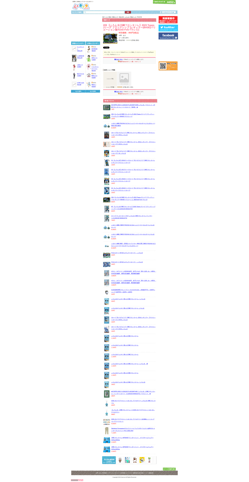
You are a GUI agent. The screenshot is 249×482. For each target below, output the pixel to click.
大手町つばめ (80, 82)
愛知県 (93, 50)
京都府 (79, 66)
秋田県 (93, 86)
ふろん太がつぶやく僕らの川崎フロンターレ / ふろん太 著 (129, 363)
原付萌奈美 (94, 49)
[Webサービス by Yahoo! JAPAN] (77, 480)
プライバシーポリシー (114, 473)
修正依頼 (141, 473)
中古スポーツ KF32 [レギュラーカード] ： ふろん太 (127, 262)
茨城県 (93, 77)
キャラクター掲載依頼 (132, 473)
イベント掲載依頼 (148, 473)
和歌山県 (79, 50)
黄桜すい (94, 84)
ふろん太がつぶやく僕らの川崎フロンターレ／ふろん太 (128, 299)
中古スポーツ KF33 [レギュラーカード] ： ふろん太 (127, 253)
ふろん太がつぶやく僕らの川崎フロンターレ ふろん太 (127, 308)
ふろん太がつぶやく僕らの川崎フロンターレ (125, 336)
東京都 (79, 84)
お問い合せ (98, 473)
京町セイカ (94, 57)
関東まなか (94, 75)
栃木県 (93, 70)
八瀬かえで (80, 64)
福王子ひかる (80, 73)
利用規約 (104, 473)
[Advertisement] (124, 5)
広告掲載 (122, 473)
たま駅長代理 (80, 56)
